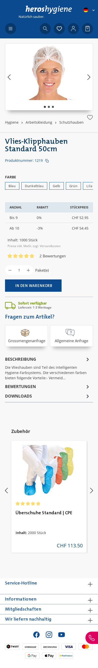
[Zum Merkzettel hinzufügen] (90, 117)
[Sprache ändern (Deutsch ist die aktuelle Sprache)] (89, 10)
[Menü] (10, 28)
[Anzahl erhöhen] (28, 270)
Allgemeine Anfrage (71, 340)
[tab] (47, 368)
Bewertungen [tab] (20, 386)
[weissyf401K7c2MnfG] (49, 72)
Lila (89, 186)
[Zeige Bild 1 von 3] (45, 107)
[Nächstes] (89, 77)
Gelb (56, 186)
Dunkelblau (34, 186)
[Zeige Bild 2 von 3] (49, 107)
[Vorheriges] (9, 77)
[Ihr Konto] (73, 28)
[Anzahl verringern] (10, 270)
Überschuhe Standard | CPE (44, 513)
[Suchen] (45, 28)
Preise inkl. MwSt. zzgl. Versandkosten (34, 246)
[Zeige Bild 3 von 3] (53, 107)
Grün (73, 186)
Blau (12, 186)
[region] (49, 76)
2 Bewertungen (52, 255)
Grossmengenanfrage (26, 340)
